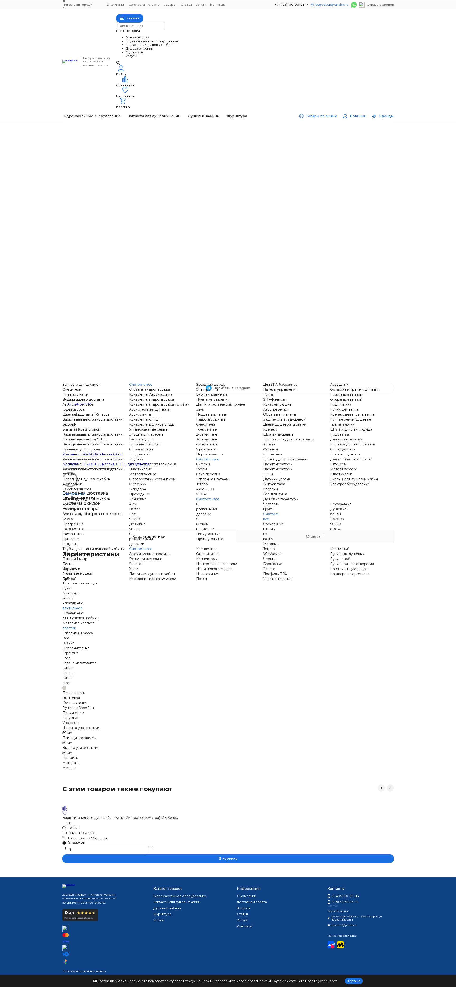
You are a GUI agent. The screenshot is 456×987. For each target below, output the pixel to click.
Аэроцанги (315, 130)
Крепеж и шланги (230, 309)
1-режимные (225, 229)
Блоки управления (231, 140)
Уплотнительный (277, 579)
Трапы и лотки (318, 264)
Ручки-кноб (340, 559)
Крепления (224, 334)
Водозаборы (135, 145)
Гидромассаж (83, 128)
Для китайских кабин (142, 244)
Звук (219, 155)
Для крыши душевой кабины (331, 289)
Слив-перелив (208, 474)
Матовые (271, 544)
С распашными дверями (207, 509)
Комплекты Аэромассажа (150, 394)
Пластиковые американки (328, 205)
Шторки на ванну (321, 354)
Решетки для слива (140, 369)
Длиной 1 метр (74, 559)
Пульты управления (231, 145)
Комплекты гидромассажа (146, 179)
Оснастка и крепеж (322, 135)
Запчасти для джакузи (143, 130)
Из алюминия (207, 574)
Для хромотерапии (322, 294)
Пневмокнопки (137, 140)
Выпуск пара (317, 239)
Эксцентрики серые (141, 299)
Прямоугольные (209, 539)
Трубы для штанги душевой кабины (93, 549)
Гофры (201, 469)
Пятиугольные (208, 534)
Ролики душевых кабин (144, 279)
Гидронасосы (135, 155)
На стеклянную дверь (233, 379)
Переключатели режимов (328, 174)
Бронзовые (272, 564)
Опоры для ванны (321, 145)
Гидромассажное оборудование (91, 116)
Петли (220, 364)
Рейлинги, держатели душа (153, 464)
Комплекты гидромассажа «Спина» (154, 184)
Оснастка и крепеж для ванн (355, 389)
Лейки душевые (320, 259)
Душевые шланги (321, 269)
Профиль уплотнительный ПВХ (241, 369)
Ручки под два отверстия (352, 564)
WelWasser (272, 554)
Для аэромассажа (230, 184)
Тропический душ (139, 329)
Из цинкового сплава (214, 569)
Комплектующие (277, 404)
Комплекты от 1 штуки (143, 284)
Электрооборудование (326, 324)
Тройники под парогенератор (240, 319)
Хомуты (221, 324)
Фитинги (222, 329)
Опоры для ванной (346, 399)
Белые (68, 564)
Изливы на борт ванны (325, 169)
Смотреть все (135, 164)
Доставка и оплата (144, 4)
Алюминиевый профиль (144, 364)
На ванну (223, 289)
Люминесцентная (321, 284)
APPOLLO (224, 274)
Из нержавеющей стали (216, 564)
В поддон (223, 205)
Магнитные (133, 249)
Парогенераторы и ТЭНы (327, 220)
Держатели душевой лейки (329, 189)
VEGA (220, 279)
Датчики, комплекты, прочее (220, 404)
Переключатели (210, 454)
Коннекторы (134, 379)
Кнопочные (133, 224)
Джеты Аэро (73, 414)
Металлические (137, 314)
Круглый (136, 459)
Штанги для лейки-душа (351, 429)
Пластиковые (135, 309)
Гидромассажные (229, 220)
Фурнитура (237, 116)
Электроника (226, 135)
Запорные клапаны (212, 479)
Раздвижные (226, 349)
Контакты (218, 4)
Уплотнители (135, 239)
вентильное (72, 608)
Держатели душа (139, 304)
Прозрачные (225, 344)
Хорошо (354, 981)
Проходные (225, 210)
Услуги (201, 4)
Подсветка (224, 160)
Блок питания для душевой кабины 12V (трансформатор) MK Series (120, 818)
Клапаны (313, 244)
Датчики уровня (319, 234)
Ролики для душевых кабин (86, 499)
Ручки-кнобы (317, 369)
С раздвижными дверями (141, 539)
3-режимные (206, 439)
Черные (69, 569)
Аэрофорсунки (136, 160)
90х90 (129, 349)
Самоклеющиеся (138, 269)
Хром (133, 569)
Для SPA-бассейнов (232, 164)
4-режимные (207, 444)
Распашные (225, 354)
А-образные (72, 484)
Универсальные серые (143, 294)
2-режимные (225, 234)
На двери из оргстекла (325, 364)
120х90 (130, 354)
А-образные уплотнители (145, 264)
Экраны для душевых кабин (354, 479)
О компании (116, 4)
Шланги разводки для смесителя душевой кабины (258, 314)
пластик (69, 628)
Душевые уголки (320, 349)
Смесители (133, 135)
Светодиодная (318, 279)
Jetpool (130, 210)
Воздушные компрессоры (146, 150)
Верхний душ (135, 324)
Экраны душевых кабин (326, 319)
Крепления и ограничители (147, 374)
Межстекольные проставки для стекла (157, 254)
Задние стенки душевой (236, 299)
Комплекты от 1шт (144, 419)
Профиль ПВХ (275, 574)
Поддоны (314, 344)
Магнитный (339, 549)
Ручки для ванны (320, 155)
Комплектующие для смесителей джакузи (342, 164)
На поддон (224, 284)
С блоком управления (142, 234)
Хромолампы (135, 194)
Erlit (132, 514)
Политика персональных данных (84, 971)
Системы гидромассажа (144, 169)
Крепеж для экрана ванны (328, 160)
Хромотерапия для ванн (144, 189)
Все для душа (318, 249)
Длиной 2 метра (76, 554)
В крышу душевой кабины (352, 444)
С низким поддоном (205, 524)
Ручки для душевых (232, 374)
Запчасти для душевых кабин (154, 116)
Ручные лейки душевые (350, 419)
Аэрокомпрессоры (78, 404)
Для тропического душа (326, 299)
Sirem (129, 215)
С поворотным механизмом (147, 319)
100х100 (337, 519)
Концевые (223, 215)
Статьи (186, 4)
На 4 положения (229, 244)
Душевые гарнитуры (323, 254)
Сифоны (222, 264)
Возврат (170, 4)
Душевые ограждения (143, 344)
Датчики (222, 150)
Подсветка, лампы (211, 414)
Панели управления (232, 169)
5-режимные (225, 249)
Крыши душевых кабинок (328, 215)
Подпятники (316, 150)
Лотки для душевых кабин (152, 574)
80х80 (335, 529)
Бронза (68, 579)
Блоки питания (137, 205)
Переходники (318, 179)
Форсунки (132, 334)
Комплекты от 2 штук (142, 289)
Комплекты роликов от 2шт (152, 424)
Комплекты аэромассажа (145, 174)
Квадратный (139, 454)
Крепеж (270, 429)
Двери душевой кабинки (236, 304)
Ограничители (208, 554)
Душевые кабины (203, 116)
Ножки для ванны (321, 140)
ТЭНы (220, 174)
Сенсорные (133, 229)
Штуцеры (314, 304)
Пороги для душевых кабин (148, 259)
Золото (68, 574)
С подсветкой (141, 449)
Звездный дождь (229, 130)
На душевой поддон (233, 294)
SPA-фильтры (226, 179)
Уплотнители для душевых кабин (91, 454)
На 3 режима (226, 239)
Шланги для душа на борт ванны (334, 184)
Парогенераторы (320, 224)
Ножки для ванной (346, 394)
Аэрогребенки (227, 189)
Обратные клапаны (231, 194)
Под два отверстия (322, 374)
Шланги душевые (278, 434)
